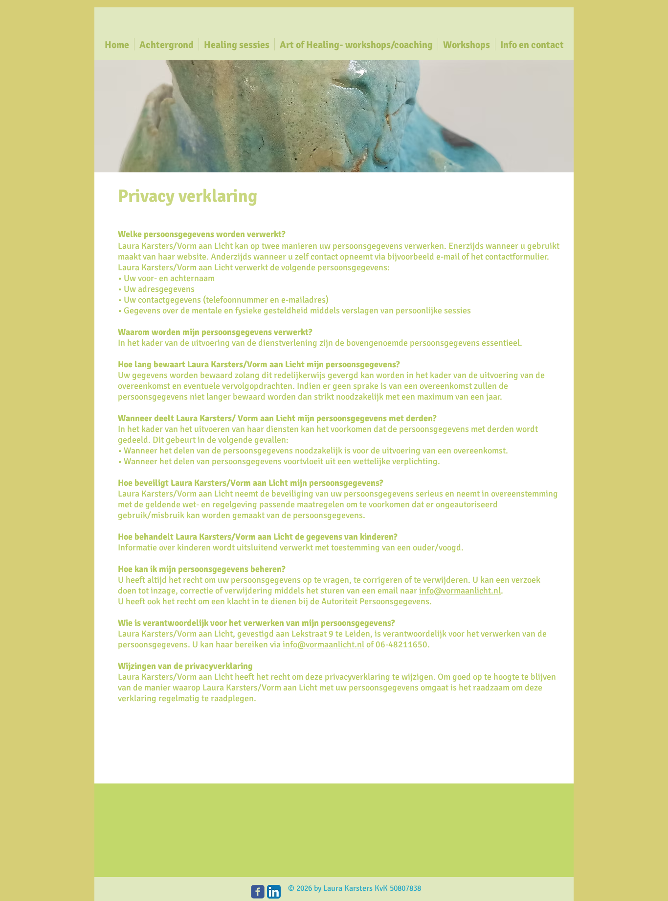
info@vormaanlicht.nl (460, 590)
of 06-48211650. (397, 644)
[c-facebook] (258, 892)
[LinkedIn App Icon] (274, 892)
